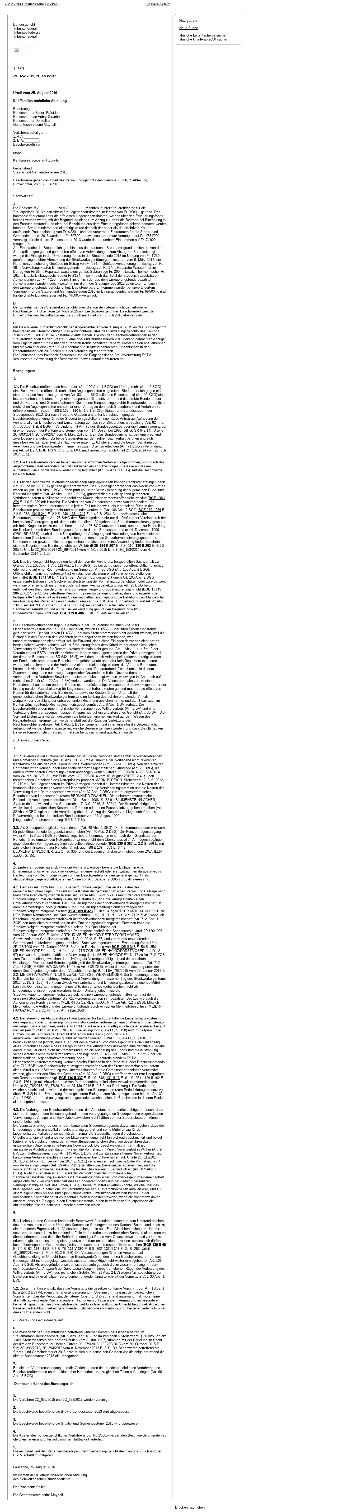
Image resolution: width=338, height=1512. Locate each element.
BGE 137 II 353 (100, 847)
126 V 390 (75, 1249)
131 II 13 (113, 1078)
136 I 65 (40, 1249)
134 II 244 (38, 514)
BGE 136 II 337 (71, 1078)
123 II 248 (111, 1249)
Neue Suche (188, 28)
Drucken (51, 4)
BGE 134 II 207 (103, 546)
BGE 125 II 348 (123, 947)
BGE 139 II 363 (121, 844)
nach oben (197, 1507)
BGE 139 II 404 (72, 613)
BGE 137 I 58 (40, 577)
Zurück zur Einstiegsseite (24, 4)
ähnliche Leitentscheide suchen (203, 35)
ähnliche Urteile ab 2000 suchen (203, 39)
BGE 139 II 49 (155, 1245)
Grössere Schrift (157, 4)
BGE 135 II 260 (66, 411)
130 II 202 (143, 546)
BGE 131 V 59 (50, 450)
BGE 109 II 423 (81, 911)
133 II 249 (77, 514)
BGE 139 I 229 (149, 510)
